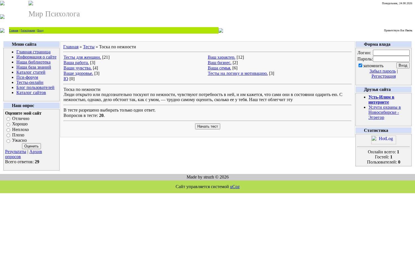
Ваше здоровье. (78, 73)
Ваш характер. (221, 57)
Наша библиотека (33, 62)
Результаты (15, 151)
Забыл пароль (383, 71)
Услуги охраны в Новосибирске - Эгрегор (384, 112)
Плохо (18, 134)
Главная (13, 30)
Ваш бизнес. (219, 62)
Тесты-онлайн (29, 82)
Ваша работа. (76, 62)
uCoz (235, 186)
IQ (66, 78)
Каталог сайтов (31, 92)
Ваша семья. (219, 68)
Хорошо (20, 124)
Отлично (20, 118)
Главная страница (33, 51)
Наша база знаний (33, 67)
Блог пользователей (35, 87)
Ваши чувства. (78, 68)
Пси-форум (27, 77)
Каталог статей (30, 72)
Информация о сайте (36, 57)
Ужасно (19, 140)
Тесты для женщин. (82, 57)
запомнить (373, 65)
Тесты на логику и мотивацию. (238, 73)
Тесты (89, 46)
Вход (40, 30)
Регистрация (28, 30)
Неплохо (20, 129)
